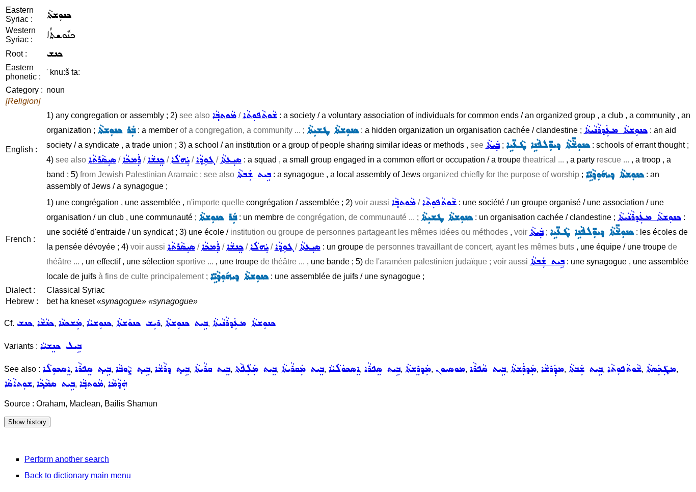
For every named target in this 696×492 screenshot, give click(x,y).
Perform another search (66, 459)
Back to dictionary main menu (77, 475)
